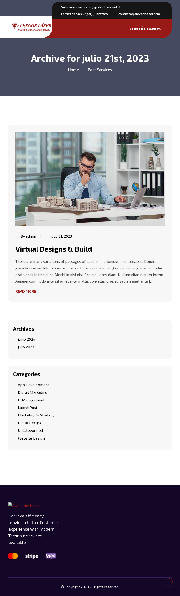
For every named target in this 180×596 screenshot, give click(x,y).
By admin (28, 236)
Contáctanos (145, 28)
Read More (25, 291)
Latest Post (27, 407)
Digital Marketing (32, 392)
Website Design (31, 438)
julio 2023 (26, 346)
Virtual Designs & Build (53, 248)
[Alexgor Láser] (31, 27)
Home (73, 69)
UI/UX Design (29, 422)
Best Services (100, 69)
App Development (33, 384)
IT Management (31, 400)
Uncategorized (30, 430)
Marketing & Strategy (36, 415)
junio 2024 (26, 339)
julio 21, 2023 (61, 236)
